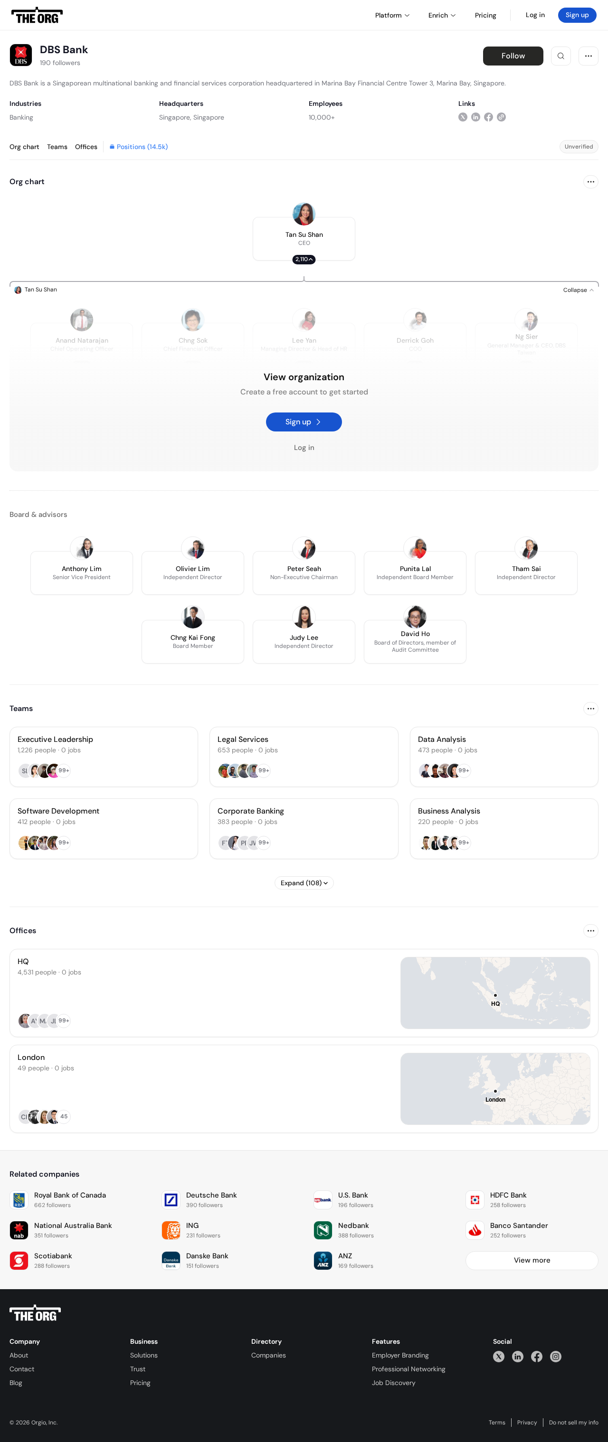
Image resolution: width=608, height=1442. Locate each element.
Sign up (577, 14)
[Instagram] (555, 1356)
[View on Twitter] (462, 117)
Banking (21, 117)
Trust (137, 1369)
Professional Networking (409, 1369)
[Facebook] (536, 1356)
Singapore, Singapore (191, 117)
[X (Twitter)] (498, 1356)
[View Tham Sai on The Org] (526, 548)
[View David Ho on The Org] (415, 617)
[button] (304, 239)
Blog (16, 1382)
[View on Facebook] (488, 117)
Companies (268, 1355)
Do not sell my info (573, 1422)
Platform (388, 15)
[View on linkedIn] (475, 117)
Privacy (527, 1422)
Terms (497, 1422)
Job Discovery (394, 1382)
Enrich (438, 15)
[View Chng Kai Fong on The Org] (193, 617)
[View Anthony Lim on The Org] (82, 548)
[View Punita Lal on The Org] (415, 548)
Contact (22, 1369)
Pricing (140, 1382)
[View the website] (501, 117)
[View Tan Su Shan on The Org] (304, 214)
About (19, 1355)
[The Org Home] (37, 15)
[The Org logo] (35, 1312)
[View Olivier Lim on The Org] (193, 548)
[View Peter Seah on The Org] (304, 548)
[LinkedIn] (517, 1356)
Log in (535, 14)
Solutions (144, 1355)
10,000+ (322, 117)
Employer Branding (400, 1355)
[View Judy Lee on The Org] (304, 617)
